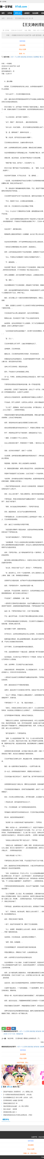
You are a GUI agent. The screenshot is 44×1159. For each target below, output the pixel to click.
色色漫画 (22, 45)
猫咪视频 (22, 41)
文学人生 (18, 13)
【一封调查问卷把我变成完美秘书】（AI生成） (18, 1094)
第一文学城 (6, 30)
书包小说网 (22, 49)
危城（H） (22, 53)
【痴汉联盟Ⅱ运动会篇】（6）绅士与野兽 (16, 1106)
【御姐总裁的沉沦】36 (10, 1103)
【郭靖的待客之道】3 (9, 1112)
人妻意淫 (26, 13)
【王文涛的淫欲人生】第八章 (24, 18)
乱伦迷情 (35, 13)
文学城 (10, 13)
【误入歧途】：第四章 (10, 1109)
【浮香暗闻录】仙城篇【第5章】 (13, 1100)
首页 (3, 13)
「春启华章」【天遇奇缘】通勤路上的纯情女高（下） (23, 1038)
